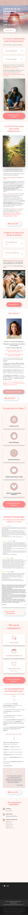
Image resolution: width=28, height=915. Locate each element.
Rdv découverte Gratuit (14, 116)
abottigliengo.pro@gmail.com (12, 816)
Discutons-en (9, 30)
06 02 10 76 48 (9, 810)
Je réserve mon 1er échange (14, 504)
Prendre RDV (14, 223)
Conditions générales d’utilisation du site (13, 904)
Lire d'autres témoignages (10, 612)
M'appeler (8, 808)
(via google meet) (14, 670)
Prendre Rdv (14, 304)
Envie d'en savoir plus (13, 391)
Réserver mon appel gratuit (14, 680)
